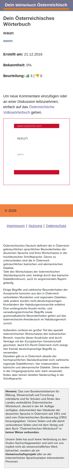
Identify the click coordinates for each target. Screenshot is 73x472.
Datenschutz (56, 226)
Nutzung (35, 226)
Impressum (16, 226)
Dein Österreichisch (36, 4)
